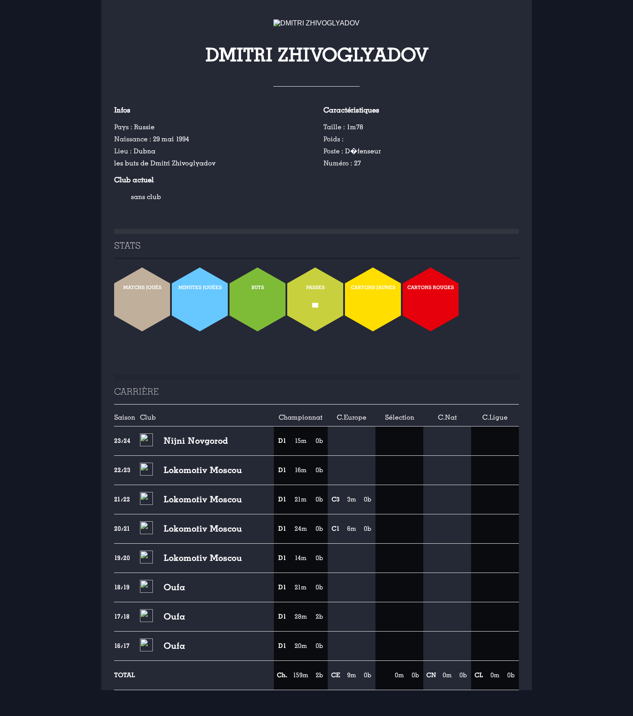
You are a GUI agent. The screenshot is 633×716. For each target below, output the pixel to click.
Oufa (174, 587)
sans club (146, 197)
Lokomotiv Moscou (203, 470)
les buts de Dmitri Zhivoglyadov (164, 163)
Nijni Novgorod (196, 440)
